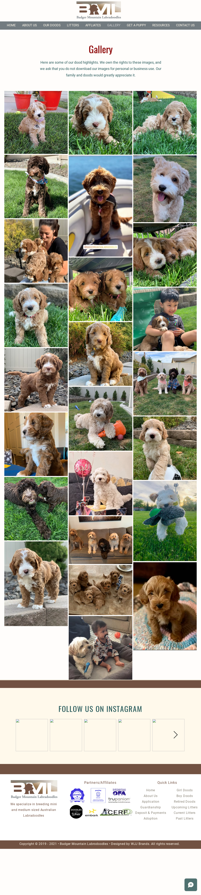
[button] (52, 25)
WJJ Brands (140, 844)
